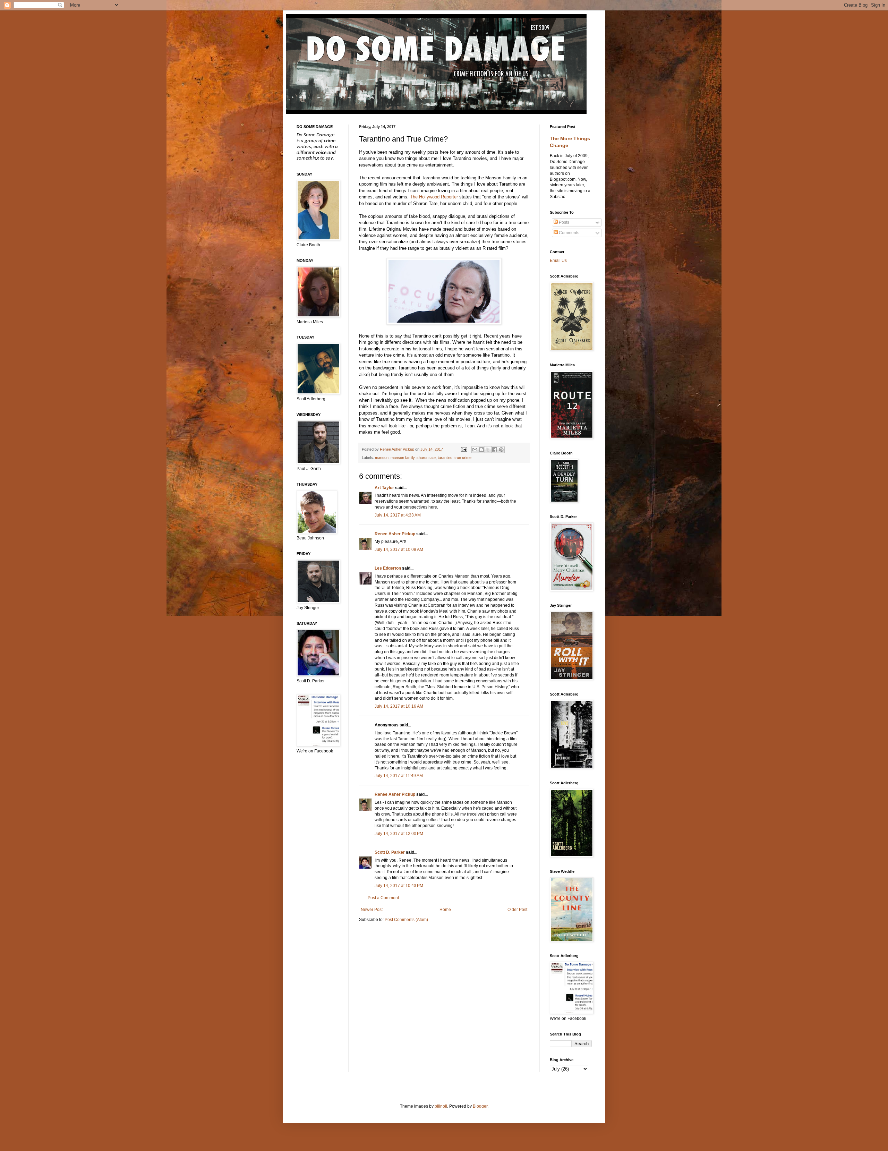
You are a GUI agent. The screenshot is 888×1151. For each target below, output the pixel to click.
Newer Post (372, 909)
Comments (568, 232)
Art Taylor (384, 487)
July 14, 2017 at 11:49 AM (399, 775)
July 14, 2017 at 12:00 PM (399, 833)
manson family (403, 457)
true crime (462, 457)
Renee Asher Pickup (395, 533)
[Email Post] (463, 449)
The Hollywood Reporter (434, 196)
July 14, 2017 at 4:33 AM (398, 515)
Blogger (480, 1106)
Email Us (558, 260)
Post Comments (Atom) (406, 919)
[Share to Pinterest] (501, 449)
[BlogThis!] (481, 449)
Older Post (517, 909)
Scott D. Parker (390, 852)
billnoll (441, 1106)
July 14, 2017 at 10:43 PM (399, 885)
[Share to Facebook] (494, 449)
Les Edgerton (388, 568)
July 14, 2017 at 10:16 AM (399, 706)
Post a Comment (383, 897)
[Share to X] (488, 449)
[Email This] (474, 449)
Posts (563, 222)
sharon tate (426, 457)
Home (445, 909)
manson (381, 457)
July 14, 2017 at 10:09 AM (399, 549)
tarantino (445, 457)
